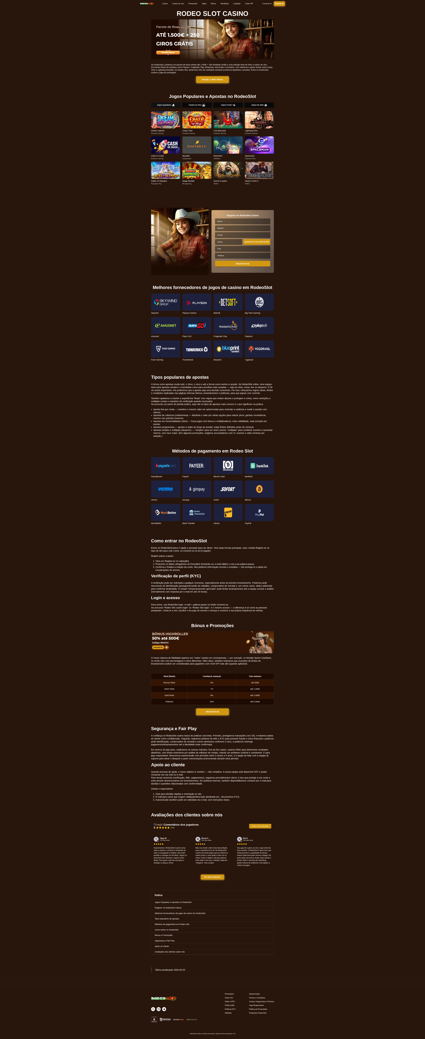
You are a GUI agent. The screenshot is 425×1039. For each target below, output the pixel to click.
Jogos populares (164, 105)
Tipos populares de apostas (167, 919)
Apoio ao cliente (162, 946)
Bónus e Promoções (164, 935)
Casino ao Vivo (195, 105)
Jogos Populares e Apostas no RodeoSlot (173, 902)
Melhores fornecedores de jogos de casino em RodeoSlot (180, 913)
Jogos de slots (257, 105)
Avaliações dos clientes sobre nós (170, 952)
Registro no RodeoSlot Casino (168, 908)
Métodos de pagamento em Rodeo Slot (172, 924)
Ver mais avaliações (212, 877)
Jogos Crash (226, 105)
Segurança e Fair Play (164, 941)
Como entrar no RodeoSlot (166, 930)
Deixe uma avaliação (260, 826)
